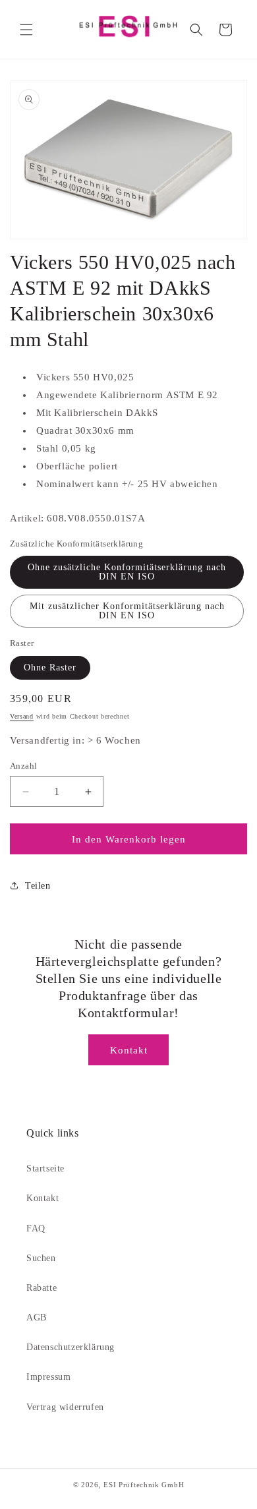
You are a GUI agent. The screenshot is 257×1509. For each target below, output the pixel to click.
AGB (36, 1317)
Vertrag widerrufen (65, 1407)
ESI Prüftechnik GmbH (143, 1485)
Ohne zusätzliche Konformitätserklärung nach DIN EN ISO (127, 571)
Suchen (41, 1258)
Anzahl (23, 766)
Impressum (48, 1377)
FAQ (35, 1228)
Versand (22, 716)
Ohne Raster (50, 667)
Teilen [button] (38, 886)
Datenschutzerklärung (70, 1347)
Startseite (45, 1168)
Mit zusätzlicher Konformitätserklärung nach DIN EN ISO (127, 610)
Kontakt (129, 1050)
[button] (26, 29)
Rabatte (41, 1288)
